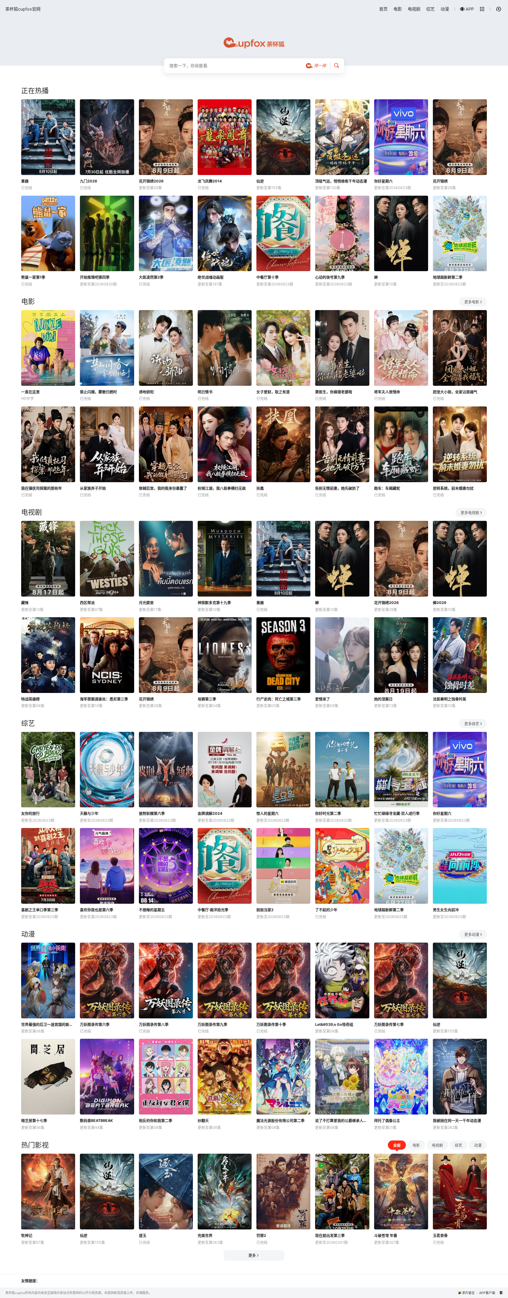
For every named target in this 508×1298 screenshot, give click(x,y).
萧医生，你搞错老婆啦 (333, 392)
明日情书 (205, 392)
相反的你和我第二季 (155, 1120)
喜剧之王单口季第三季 (39, 909)
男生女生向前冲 (446, 909)
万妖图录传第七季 (389, 1024)
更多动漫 (471, 934)
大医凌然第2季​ (151, 277)
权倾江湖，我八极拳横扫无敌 (222, 488)
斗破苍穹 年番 (385, 1235)
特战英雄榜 (30, 699)
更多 (252, 1255)
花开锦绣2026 (151, 181)
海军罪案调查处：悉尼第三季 (104, 699)
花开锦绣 (440, 181)
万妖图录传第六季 (95, 1024)
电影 (397, 9)
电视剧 (414, 9)
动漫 (445, 9)
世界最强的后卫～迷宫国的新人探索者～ (48, 1024)
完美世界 (205, 1235)
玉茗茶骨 (440, 1235)
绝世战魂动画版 (211, 277)
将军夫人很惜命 (387, 392)
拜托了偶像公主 (387, 1120)
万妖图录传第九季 (212, 1024)
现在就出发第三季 (330, 1235)
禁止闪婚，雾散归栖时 (98, 392)
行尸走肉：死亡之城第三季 (278, 699)
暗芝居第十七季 (34, 1120)
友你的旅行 (30, 813)
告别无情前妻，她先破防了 (337, 488)
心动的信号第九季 (330, 277)
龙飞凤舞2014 (210, 181)
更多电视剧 (470, 512)
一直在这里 (30, 392)
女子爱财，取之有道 (273, 392)
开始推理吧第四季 (95, 277)
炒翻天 (203, 1120)
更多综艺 (471, 723)
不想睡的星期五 (152, 909)
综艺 (430, 9)
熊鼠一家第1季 (33, 277)
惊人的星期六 (267, 813)
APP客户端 (487, 1293)
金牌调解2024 (210, 813)
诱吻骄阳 (146, 392)
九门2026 (88, 181)
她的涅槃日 (383, 699)
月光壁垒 (146, 602)
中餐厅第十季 (267, 277)
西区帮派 (87, 602)
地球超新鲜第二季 (447, 277)
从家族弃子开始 (93, 488)
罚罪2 (261, 1235)
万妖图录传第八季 (154, 1024)
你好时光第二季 (328, 813)
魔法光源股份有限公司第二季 (280, 1120)
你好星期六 (383, 181)
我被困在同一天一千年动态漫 (457, 1120)
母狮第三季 (207, 699)
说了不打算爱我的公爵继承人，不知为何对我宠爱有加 (342, 1120)
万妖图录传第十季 (271, 1024)
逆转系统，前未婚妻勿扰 (453, 488)
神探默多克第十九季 (214, 602)
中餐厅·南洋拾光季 (213, 909)
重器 (25, 181)
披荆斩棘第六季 (152, 813)
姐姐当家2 (265, 909)
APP (470, 9)
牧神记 (26, 1235)
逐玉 (142, 1235)
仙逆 (260, 181)
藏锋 (25, 602)
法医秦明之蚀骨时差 (449, 699)
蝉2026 (439, 602)
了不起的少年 (326, 909)
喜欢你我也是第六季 (96, 909)
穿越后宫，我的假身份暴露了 (163, 488)
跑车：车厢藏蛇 (387, 488)
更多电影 (471, 301)
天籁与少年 (89, 813)
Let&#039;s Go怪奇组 (334, 1024)
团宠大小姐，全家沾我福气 (455, 392)
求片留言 (468, 1293)
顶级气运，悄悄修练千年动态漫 (341, 181)
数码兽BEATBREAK (96, 1120)
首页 (383, 9)
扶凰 (260, 488)
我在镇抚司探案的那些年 (41, 488)
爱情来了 (322, 699)
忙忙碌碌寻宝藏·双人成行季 (397, 813)
